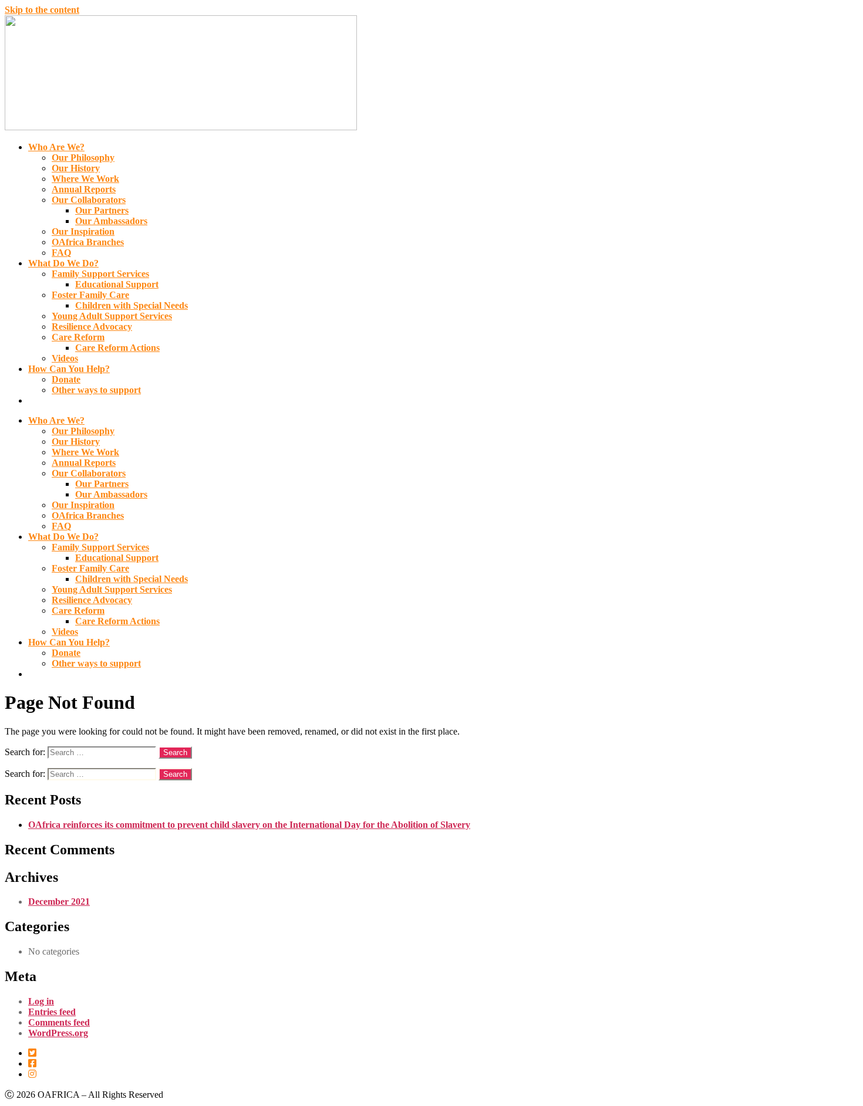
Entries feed (52, 1012)
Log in (41, 1001)
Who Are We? (56, 147)
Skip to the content (42, 10)
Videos (65, 358)
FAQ (61, 253)
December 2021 (59, 902)
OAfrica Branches (88, 242)
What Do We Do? (63, 263)
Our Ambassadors (111, 221)
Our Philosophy (83, 158)
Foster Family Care (90, 295)
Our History (76, 168)
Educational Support (117, 284)
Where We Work (85, 179)
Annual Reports (84, 189)
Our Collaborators (89, 200)
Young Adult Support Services (112, 316)
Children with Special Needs (131, 305)
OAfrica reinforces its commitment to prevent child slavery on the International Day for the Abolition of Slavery (249, 825)
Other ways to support (96, 390)
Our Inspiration (83, 231)
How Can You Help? (69, 369)
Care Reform (78, 337)
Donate (66, 379)
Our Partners (102, 210)
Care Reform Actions (117, 348)
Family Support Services (100, 274)
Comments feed (59, 1022)
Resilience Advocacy (92, 327)
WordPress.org (58, 1033)
